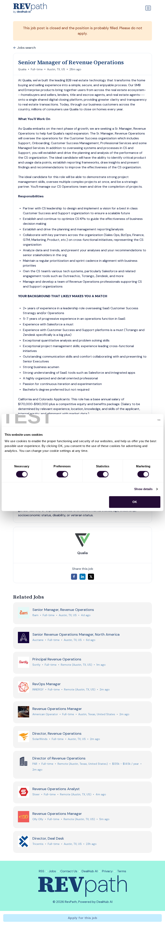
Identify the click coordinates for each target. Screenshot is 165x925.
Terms (121, 871)
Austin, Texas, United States (96, 714)
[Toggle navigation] (148, 8)
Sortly (36, 664)
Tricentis (37, 844)
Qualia (22, 69)
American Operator (45, 714)
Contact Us (68, 871)
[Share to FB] (74, 577)
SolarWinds (39, 739)
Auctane (37, 640)
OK (134, 502)
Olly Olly (37, 819)
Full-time (37, 69)
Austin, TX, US (56, 69)
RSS (41, 871)
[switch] (62, 474)
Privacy (107, 871)
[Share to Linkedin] (82, 577)
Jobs (52, 871)
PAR (34, 764)
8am (35, 615)
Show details (143, 489)
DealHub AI (90, 871)
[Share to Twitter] (91, 577)
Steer (36, 794)
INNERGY (38, 689)
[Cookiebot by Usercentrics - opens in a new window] (142, 420)
